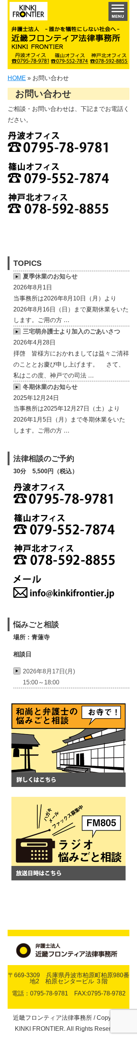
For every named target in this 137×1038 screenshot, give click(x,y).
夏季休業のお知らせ (50, 276)
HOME (17, 78)
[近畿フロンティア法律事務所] (29, 13)
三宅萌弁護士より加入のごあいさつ (71, 331)
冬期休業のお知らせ (50, 387)
